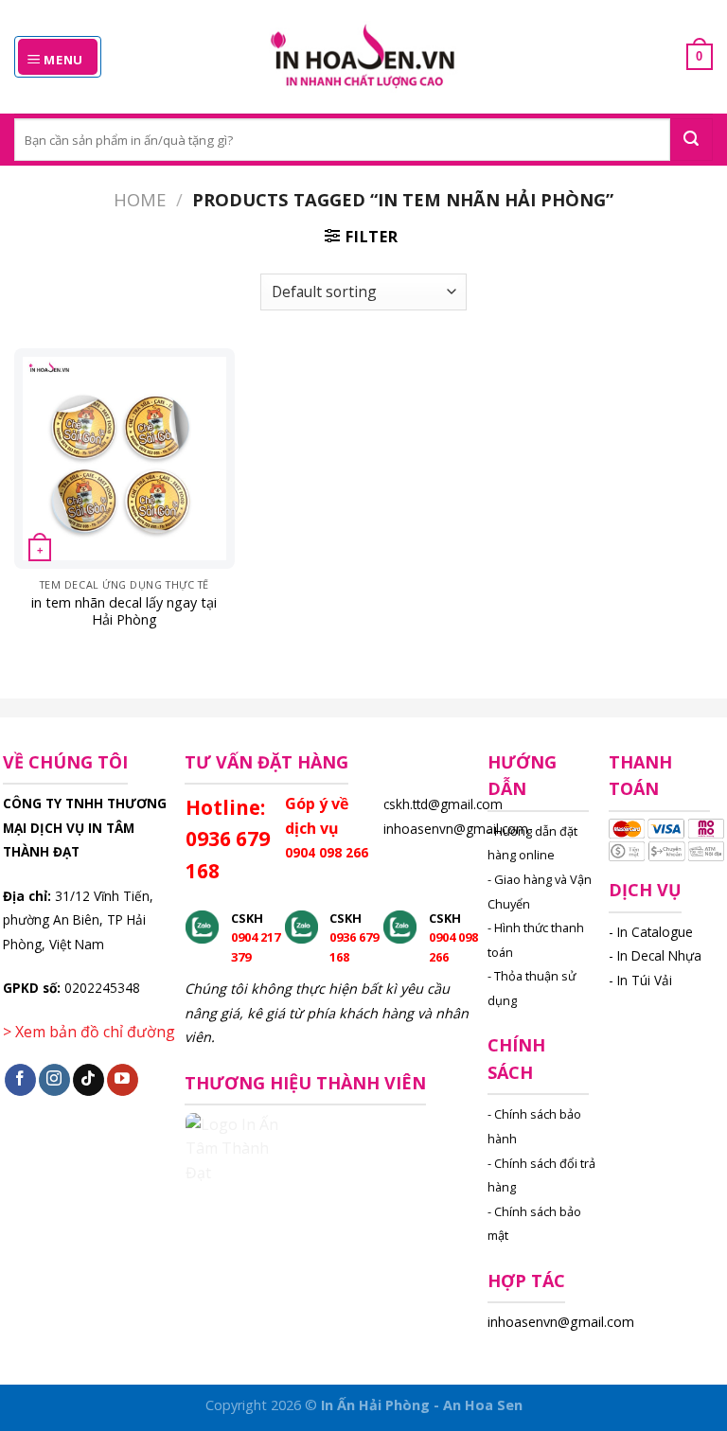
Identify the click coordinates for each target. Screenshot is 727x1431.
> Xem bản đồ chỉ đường (89, 1031)
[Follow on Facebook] (20, 1080)
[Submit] (691, 139)
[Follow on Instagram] (54, 1080)
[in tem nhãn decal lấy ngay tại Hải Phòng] (124, 458)
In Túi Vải (644, 980)
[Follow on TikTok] (88, 1080)
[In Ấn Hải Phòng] (363, 57)
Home (140, 199)
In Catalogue (655, 932)
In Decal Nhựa (659, 955)
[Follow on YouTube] (122, 1080)
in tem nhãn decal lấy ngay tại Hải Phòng (124, 611)
